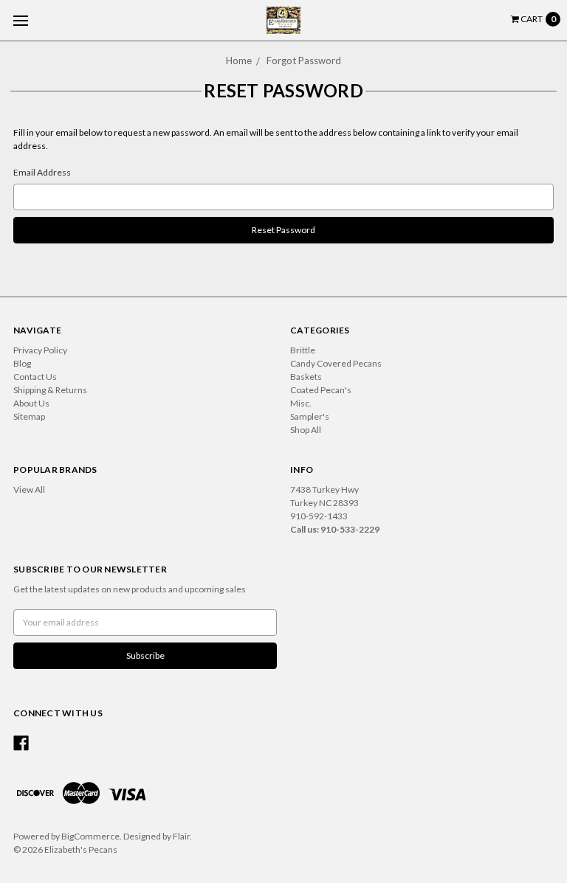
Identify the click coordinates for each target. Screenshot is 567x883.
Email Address (42, 172)
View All (29, 489)
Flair (181, 836)
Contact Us (35, 376)
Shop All (305, 429)
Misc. (301, 403)
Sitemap (29, 416)
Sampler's (309, 416)
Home (239, 60)
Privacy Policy (40, 350)
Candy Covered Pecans (336, 363)
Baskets (306, 376)
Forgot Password (304, 60)
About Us (31, 403)
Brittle (302, 350)
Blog (22, 363)
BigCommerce (90, 836)
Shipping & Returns (50, 389)
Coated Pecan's (320, 389)
